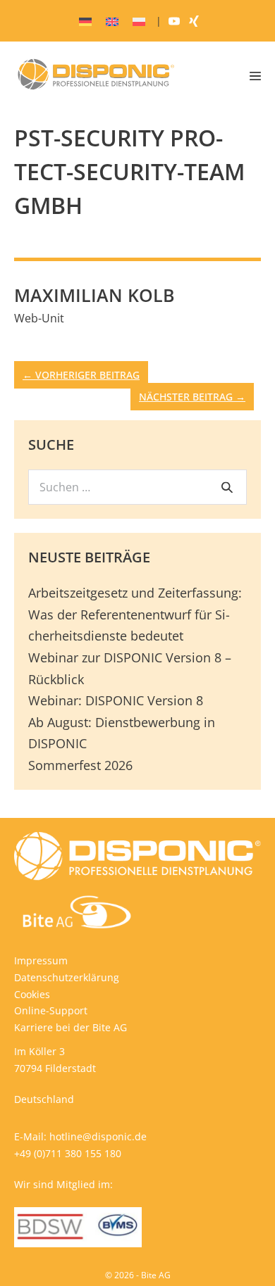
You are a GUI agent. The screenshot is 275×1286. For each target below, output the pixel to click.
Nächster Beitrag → (192, 396)
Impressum (41, 960)
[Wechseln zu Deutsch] (85, 21)
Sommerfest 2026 (80, 765)
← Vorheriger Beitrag (81, 375)
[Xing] (194, 20)
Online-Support (50, 1010)
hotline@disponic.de (98, 1136)
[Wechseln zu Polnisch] (139, 21)
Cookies (32, 994)
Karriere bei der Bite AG (70, 1027)
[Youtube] (174, 20)
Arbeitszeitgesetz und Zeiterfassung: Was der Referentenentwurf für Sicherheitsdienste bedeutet (135, 614)
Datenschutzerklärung (66, 977)
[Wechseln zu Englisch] (112, 21)
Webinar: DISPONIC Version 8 (115, 700)
